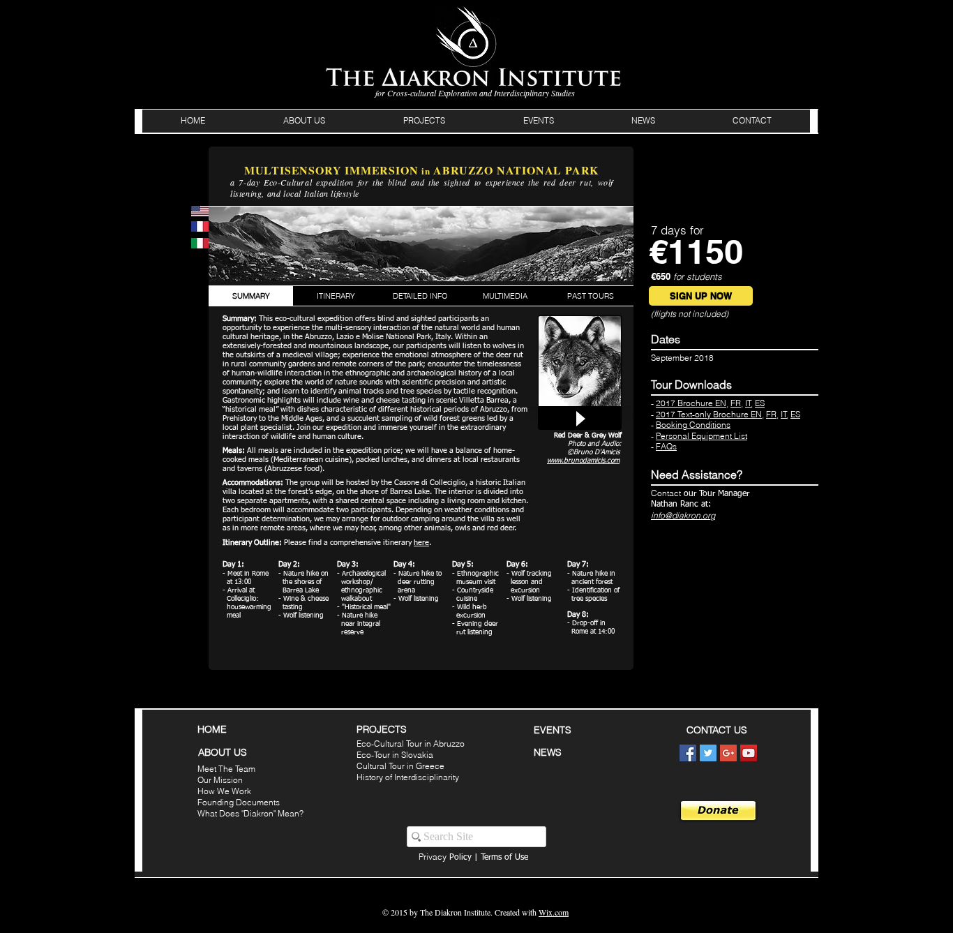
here (421, 542)
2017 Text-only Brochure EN (709, 414)
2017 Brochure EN (691, 403)
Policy (445, 857)
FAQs (666, 446)
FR (735, 403)
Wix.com (554, 912)
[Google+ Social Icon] (728, 753)
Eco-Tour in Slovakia (395, 754)
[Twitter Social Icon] (708, 753)
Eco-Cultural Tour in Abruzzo (411, 743)
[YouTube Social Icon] (748, 753)
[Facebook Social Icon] (688, 753)
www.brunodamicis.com (583, 460)
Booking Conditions (693, 424)
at (704, 504)
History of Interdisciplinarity (408, 777)
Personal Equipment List (701, 436)
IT (748, 403)
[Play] (580, 418)
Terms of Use (504, 857)
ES (760, 403)
